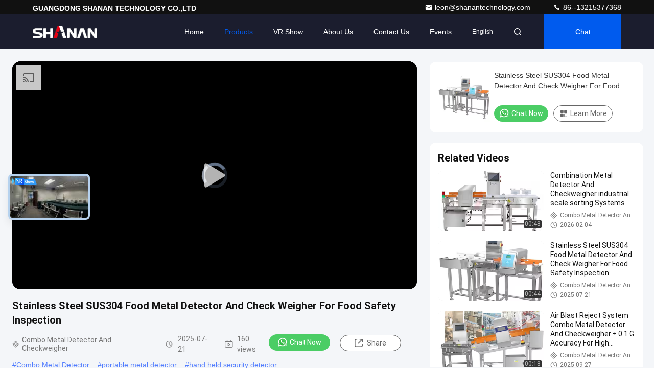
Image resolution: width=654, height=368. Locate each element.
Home (194, 32)
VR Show (288, 32)
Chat (583, 32)
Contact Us (391, 32)
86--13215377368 (591, 7)
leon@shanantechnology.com (483, 7)
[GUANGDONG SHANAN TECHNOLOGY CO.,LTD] (65, 31)
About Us (338, 32)
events (441, 32)
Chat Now (305, 342)
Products (238, 32)
